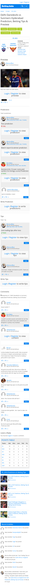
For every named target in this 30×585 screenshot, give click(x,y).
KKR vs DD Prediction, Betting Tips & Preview (18, 485)
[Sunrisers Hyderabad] (13, 49)
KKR (3, 454)
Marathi (8, 380)
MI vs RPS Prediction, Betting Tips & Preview (18, 477)
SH (3, 452)
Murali (8, 348)
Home (2, 11)
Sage (14, 541)
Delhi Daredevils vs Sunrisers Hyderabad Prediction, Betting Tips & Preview (14, 19)
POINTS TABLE (8, 440)
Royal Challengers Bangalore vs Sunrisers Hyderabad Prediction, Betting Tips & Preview (17, 503)
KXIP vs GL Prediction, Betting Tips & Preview (18, 494)
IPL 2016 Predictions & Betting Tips (14, 472)
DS (3, 460)
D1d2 (8, 419)
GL (2, 446)
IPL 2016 (14, 11)
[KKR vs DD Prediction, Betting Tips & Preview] (4, 487)
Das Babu (9, 163)
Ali (13, 546)
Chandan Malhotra (12, 365)
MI (2, 457)
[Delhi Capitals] (3, 49)
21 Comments (12, 517)
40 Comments (12, 480)
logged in (10, 435)
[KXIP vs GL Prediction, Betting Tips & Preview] (4, 496)
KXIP (3, 465)
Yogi (14, 537)
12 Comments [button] (5, 33)
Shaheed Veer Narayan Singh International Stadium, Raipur (22, 52)
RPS (3, 463)
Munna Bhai (10, 63)
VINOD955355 (10, 330)
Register (26, 2)
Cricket (8, 11)
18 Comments (12, 507)
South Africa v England (21, 557)
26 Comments (12, 488)
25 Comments (12, 497)
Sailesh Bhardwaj (12, 190)
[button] (4, 29)
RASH (14, 562)
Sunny (14, 551)
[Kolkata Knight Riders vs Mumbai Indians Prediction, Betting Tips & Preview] (4, 514)
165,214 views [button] (16, 33)
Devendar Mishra (17, 527)
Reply (26, 138)
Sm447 (8, 302)
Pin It (10, 100)
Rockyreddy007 (17, 532)
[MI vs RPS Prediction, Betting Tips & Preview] (4, 479)
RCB (3, 449)
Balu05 (14, 567)
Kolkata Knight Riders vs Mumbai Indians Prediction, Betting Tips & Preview (17, 513)
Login (21, 2)
